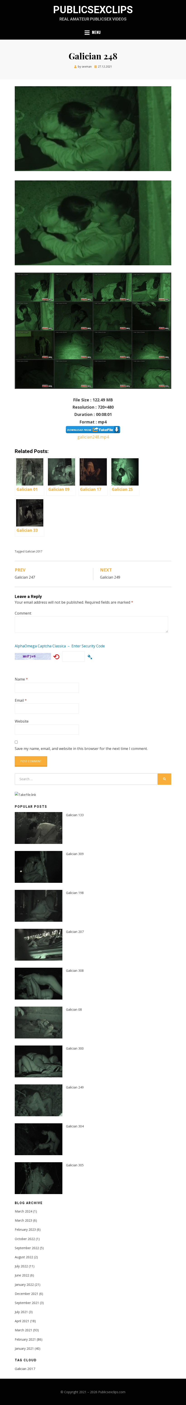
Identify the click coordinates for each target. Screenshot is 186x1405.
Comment (23, 613)
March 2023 (23, 1220)
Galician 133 (75, 815)
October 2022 (25, 1239)
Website (22, 721)
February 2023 (25, 1229)
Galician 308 (75, 970)
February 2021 (25, 1339)
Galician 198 (75, 893)
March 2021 (23, 1330)
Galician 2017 (33, 551)
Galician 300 (75, 1048)
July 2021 (21, 1312)
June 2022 (22, 1275)
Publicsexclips (93, 10)
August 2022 (24, 1257)
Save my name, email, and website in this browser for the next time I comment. (81, 748)
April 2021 (22, 1321)
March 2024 (23, 1211)
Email (21, 700)
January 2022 (24, 1284)
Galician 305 (75, 1165)
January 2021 (24, 1348)
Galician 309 (75, 854)
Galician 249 (75, 1087)
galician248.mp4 (93, 437)
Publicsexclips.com (111, 1392)
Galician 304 (75, 1126)
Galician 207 (75, 931)
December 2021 (26, 1293)
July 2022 (21, 1266)
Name (21, 679)
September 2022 (27, 1248)
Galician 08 (74, 1009)
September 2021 (27, 1303)
